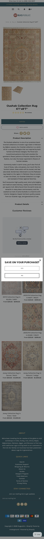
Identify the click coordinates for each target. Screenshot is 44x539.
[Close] (40, 260)
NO (22, 275)
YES (22, 268)
